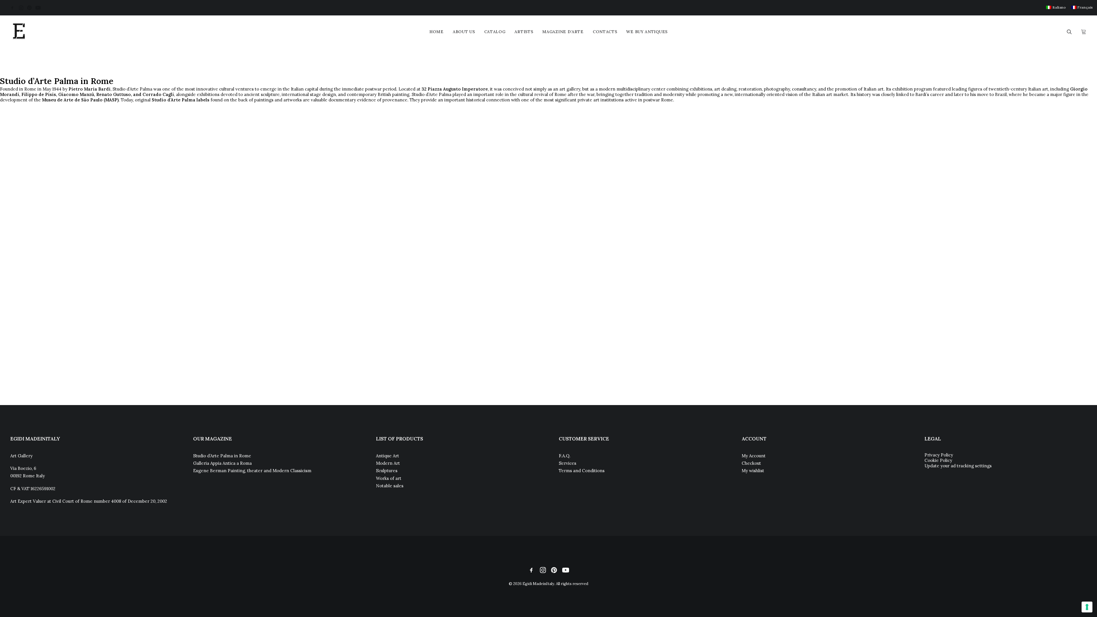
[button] (12, 7)
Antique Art (387, 455)
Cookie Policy (938, 460)
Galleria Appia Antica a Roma (222, 463)
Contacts (605, 31)
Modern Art (388, 463)
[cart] (1083, 31)
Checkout (751, 463)
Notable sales (389, 485)
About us (464, 31)
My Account (754, 455)
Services (567, 463)
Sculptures (386, 470)
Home (436, 31)
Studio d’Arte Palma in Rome (222, 455)
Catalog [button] (495, 31)
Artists (524, 31)
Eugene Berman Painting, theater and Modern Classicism (252, 470)
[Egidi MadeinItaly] (18, 31)
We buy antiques (647, 31)
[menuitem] (1056, 7)
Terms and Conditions (581, 470)
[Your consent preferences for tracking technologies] (1087, 607)
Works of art (388, 478)
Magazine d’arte (563, 31)
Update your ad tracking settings (958, 465)
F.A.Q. (564, 455)
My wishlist (753, 470)
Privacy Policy (938, 455)
